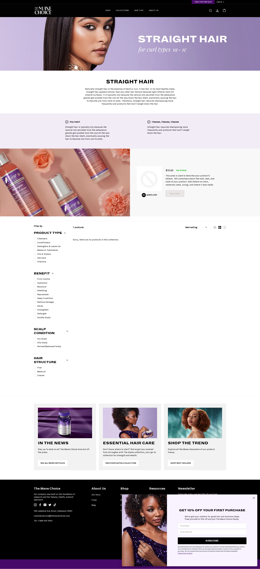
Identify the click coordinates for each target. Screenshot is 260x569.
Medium (41, 371)
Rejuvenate (43, 294)
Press (94, 500)
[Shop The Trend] (195, 423)
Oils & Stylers (44, 254)
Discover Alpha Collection (120, 463)
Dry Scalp (42, 339)
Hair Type (139, 10)
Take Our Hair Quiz (203, 2)
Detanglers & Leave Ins (49, 246)
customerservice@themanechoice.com (52, 516)
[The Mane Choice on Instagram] (35, 504)
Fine (39, 367)
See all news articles (52, 463)
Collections (122, 10)
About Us (153, 10)
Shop (107, 10)
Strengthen (42, 310)
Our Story (96, 495)
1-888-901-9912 (45, 521)
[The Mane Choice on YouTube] (45, 504)
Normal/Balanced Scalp (49, 346)
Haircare (41, 258)
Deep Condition (45, 298)
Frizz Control (43, 279)
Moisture (41, 287)
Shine (40, 306)
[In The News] (65, 423)
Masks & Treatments (47, 250)
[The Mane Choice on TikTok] (54, 504)
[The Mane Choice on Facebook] (40, 504)
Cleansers (42, 238)
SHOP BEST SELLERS (180, 463)
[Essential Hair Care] (130, 423)
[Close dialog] (253, 498)
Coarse (40, 375)
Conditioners (43, 242)
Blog (94, 505)
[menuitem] (108, 10)
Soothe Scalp (44, 317)
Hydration (42, 283)
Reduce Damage (45, 302)
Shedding (42, 290)
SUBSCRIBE (212, 541)
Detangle (41, 313)
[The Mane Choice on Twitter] (49, 504)
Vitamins (41, 261)
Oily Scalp (42, 342)
